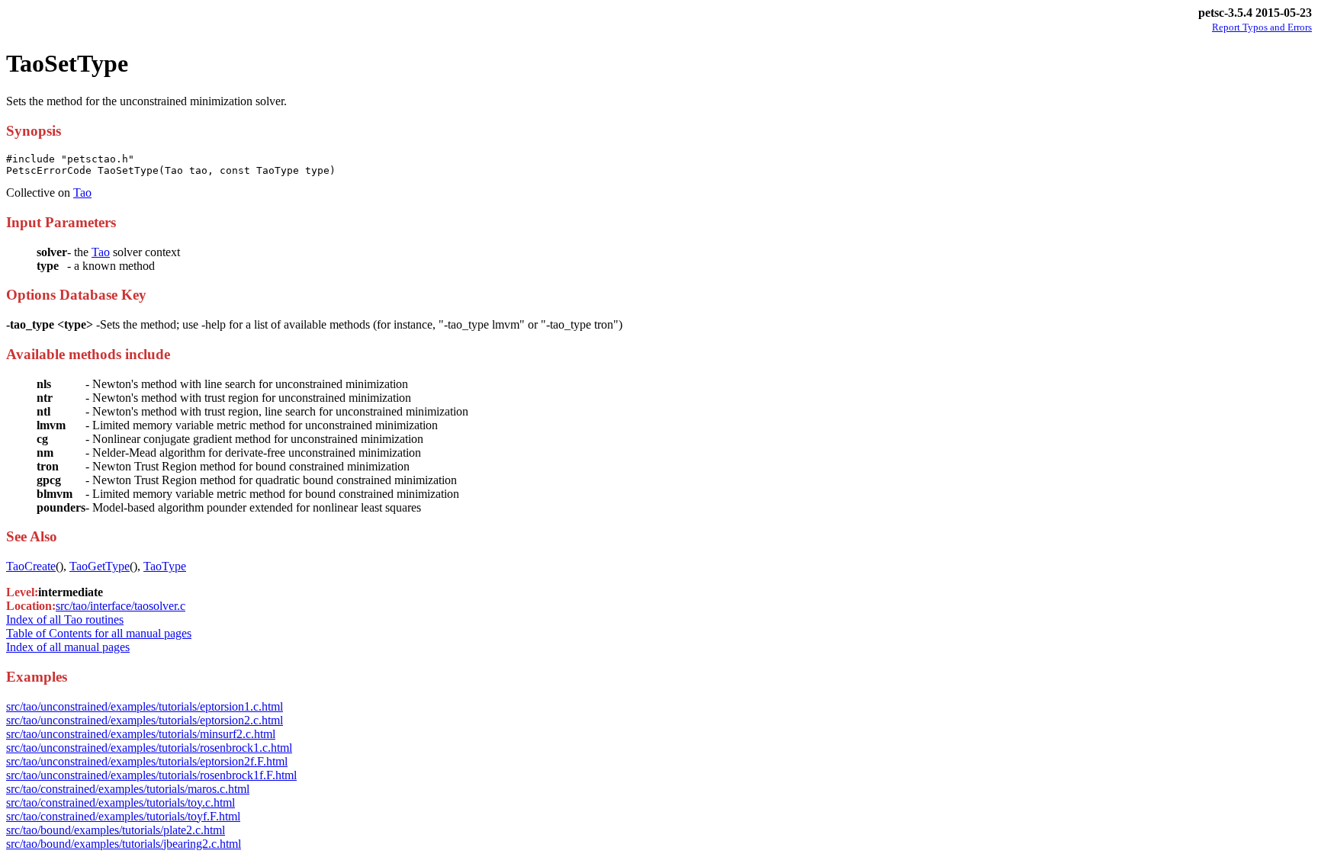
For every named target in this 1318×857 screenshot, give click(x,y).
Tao (82, 192)
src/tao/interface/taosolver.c (120, 605)
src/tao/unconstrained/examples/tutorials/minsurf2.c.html (140, 733)
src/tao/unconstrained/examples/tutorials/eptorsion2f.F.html (147, 761)
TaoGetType (99, 566)
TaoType (164, 566)
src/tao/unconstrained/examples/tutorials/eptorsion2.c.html (144, 720)
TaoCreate (31, 566)
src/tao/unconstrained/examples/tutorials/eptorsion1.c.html (144, 706)
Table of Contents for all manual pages (98, 633)
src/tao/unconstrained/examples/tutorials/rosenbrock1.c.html (149, 747)
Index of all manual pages (68, 646)
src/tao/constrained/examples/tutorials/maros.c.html (127, 788)
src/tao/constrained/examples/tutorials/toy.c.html (120, 802)
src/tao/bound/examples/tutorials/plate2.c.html (115, 829)
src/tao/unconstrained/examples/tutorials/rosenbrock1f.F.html (151, 775)
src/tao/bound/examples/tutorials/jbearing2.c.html (123, 843)
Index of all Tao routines (65, 619)
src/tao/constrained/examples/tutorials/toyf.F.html (123, 816)
